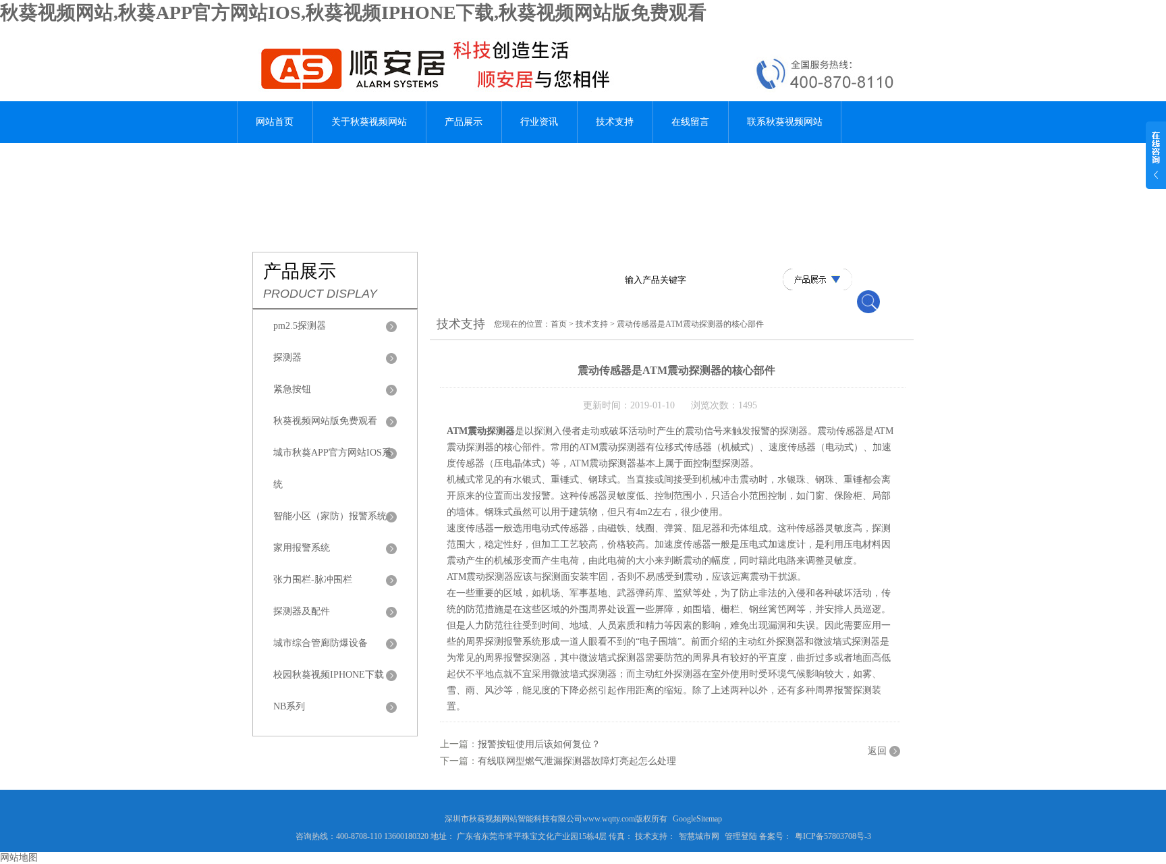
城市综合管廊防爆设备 (320, 643)
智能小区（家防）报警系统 (330, 516)
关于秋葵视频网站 (369, 122)
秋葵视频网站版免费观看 (325, 421)
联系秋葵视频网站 (785, 122)
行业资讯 (539, 122)
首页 (559, 324)
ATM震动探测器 (481, 431)
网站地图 (19, 858)
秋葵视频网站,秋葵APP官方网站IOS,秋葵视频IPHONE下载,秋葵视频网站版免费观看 (353, 12)
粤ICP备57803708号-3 (833, 836)
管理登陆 (741, 836)
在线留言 (690, 122)
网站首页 (275, 122)
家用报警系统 (301, 548)
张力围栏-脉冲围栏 (312, 579)
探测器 (287, 357)
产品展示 (463, 122)
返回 (877, 751)
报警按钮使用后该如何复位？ (539, 744)
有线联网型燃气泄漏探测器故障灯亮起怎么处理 (577, 761)
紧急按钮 (292, 389)
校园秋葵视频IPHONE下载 (328, 675)
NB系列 (289, 706)
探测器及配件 (301, 611)
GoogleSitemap (697, 819)
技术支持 (615, 122)
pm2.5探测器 (299, 326)
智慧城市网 (699, 836)
